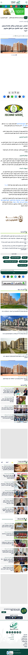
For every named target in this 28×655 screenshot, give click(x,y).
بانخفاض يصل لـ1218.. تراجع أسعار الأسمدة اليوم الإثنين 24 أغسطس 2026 (7, 485)
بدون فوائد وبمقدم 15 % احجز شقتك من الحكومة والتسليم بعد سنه (15, 333)
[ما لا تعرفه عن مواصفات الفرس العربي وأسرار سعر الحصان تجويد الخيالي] (21, 526)
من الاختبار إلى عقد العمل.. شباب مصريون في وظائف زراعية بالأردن (7, 408)
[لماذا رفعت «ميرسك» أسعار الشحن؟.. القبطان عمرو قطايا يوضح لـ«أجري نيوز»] (21, 502)
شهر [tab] (2, 462)
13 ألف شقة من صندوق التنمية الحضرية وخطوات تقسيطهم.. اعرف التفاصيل (15, 357)
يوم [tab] (12, 462)
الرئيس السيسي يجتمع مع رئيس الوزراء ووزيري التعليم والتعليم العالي (8, 552)
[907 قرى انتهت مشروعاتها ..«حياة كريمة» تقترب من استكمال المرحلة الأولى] (21, 560)
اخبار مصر (23, 200)
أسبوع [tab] (7, 462)
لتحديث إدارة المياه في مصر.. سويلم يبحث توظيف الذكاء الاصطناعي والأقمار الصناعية (8, 391)
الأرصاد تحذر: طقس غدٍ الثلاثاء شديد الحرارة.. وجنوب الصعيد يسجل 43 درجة (13, 243)
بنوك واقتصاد (24, 641)
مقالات (17, 202)
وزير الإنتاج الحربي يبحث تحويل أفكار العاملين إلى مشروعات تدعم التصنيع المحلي (14, 249)
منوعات (14, 202)
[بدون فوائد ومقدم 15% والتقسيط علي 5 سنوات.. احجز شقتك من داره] (14, 301)
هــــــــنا (6, 185)
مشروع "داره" (25, 125)
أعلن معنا (12, 634)
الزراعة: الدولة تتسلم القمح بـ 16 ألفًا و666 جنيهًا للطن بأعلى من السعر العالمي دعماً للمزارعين (8, 468)
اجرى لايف (22, 202)
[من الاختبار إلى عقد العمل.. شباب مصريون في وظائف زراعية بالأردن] (21, 409)
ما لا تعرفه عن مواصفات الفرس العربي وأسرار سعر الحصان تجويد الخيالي (8, 527)
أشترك (4, 612)
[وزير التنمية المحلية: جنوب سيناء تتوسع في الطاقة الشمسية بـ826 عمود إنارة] (21, 400)
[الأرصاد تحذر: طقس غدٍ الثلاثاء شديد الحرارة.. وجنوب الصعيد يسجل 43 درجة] (21, 569)
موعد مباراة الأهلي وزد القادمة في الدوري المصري (8, 534)
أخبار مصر (21, 21)
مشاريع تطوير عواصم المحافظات (10, 261)
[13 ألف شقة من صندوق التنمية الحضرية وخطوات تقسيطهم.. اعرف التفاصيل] (14, 345)
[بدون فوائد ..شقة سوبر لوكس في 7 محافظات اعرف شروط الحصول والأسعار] (14, 368)
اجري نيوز (24, 257)
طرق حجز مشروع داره (22, 265)
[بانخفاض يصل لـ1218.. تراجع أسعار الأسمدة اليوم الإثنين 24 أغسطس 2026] (21, 485)
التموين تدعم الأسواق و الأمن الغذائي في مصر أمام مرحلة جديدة (14, 245)
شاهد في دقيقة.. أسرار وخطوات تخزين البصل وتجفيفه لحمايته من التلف (8, 543)
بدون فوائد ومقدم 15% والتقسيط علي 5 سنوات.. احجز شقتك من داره (15, 311)
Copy (14, 272)
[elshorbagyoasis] (14, 219)
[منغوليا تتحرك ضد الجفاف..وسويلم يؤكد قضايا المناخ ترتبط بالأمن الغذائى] (21, 418)
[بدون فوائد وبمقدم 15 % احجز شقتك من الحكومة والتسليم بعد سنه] (14, 323)
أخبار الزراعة (25, 636)
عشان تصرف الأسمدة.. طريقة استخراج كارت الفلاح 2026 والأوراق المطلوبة (8, 476)
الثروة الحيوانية (6, 200)
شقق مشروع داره (23, 261)
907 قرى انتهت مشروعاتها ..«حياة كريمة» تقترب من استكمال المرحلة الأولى (13, 239)
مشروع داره (6, 257)
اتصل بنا (13, 636)
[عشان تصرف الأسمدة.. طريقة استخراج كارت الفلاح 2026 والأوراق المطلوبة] (21, 476)
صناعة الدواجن (12, 200)
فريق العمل (12, 639)
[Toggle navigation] (26, 2)
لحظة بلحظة (20, 519)
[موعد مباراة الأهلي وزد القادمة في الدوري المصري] (21, 535)
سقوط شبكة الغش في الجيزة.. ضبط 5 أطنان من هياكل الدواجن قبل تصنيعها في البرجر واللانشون (8, 493)
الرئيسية (25, 21)
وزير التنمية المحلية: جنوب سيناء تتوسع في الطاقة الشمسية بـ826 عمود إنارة (7, 400)
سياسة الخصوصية (11, 637)
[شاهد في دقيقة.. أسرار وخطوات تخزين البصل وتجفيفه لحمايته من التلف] (21, 543)
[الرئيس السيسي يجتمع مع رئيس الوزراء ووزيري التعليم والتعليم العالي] (21, 552)
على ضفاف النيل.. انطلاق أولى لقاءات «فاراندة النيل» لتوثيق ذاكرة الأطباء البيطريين (8, 510)
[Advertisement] (14, 75)
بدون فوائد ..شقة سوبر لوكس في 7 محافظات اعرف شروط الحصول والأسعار (15, 379)
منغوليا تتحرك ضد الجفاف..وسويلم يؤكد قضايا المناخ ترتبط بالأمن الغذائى (7, 418)
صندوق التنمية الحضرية (21, 123)
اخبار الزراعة (18, 200)
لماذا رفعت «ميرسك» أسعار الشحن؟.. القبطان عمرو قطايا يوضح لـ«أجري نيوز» (8, 502)
